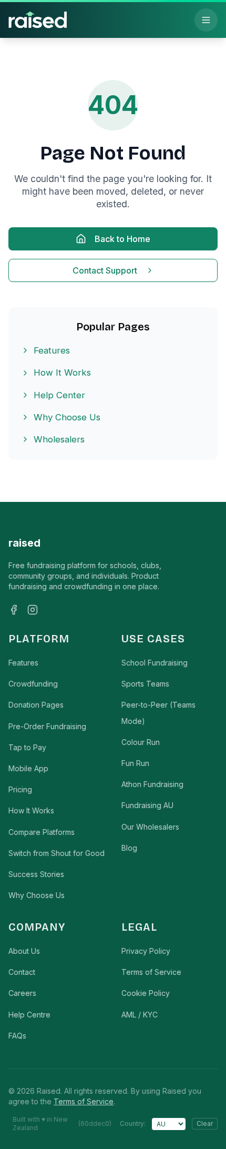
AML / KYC (139, 1014)
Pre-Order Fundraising (47, 726)
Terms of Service (151, 971)
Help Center (59, 395)
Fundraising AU (147, 805)
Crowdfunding (33, 683)
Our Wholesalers (150, 826)
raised (24, 543)
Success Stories (36, 874)
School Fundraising (154, 662)
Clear (205, 1123)
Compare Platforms (41, 832)
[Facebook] (13, 609)
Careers (22, 993)
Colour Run (140, 742)
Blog (129, 847)
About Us (24, 950)
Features (52, 350)
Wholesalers (59, 439)
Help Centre (29, 1014)
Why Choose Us (67, 417)
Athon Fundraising (152, 784)
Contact (21, 971)
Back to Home (122, 239)
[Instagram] (32, 609)
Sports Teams (145, 683)
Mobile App (28, 768)
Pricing (20, 789)
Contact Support (105, 270)
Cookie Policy (145, 993)
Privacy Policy (145, 950)
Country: (133, 1123)
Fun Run (135, 763)
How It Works (62, 372)
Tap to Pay (27, 747)
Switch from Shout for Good (56, 853)
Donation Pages (36, 704)
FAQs (17, 1035)
